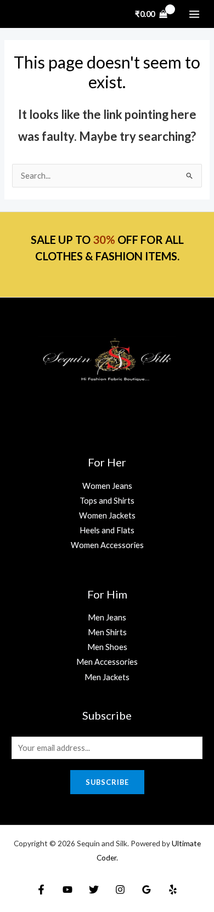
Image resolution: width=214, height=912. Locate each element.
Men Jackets (107, 677)
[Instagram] (120, 889)
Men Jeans (107, 617)
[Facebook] (41, 889)
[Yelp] (173, 889)
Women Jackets (107, 515)
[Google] (146, 889)
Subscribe (107, 782)
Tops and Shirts (107, 500)
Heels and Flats (107, 530)
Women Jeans (107, 486)
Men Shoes (107, 647)
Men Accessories (107, 661)
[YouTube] (67, 889)
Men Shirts (107, 632)
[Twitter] (94, 889)
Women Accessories (107, 545)
